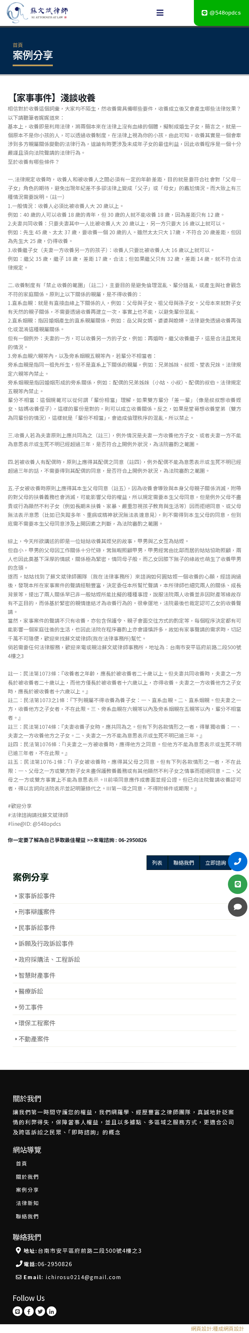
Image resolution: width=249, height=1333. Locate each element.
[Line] (237, 861)
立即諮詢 (215, 862)
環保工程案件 (36, 1022)
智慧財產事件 (36, 975)
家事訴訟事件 (36, 895)
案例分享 (27, 1189)
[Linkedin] (51, 1311)
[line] (17, 1311)
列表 (157, 862)
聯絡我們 (183, 862)
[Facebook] (29, 1311)
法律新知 (27, 1203)
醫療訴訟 (30, 991)
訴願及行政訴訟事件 (46, 943)
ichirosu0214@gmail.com (84, 1277)
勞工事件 (30, 1006)
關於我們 (27, 1176)
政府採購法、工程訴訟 (49, 959)
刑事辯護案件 (36, 911)
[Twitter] (40, 1311)
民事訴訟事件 (36, 927)
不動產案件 (33, 1038)
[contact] (237, 907)
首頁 (18, 45)
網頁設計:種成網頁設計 (217, 1328)
